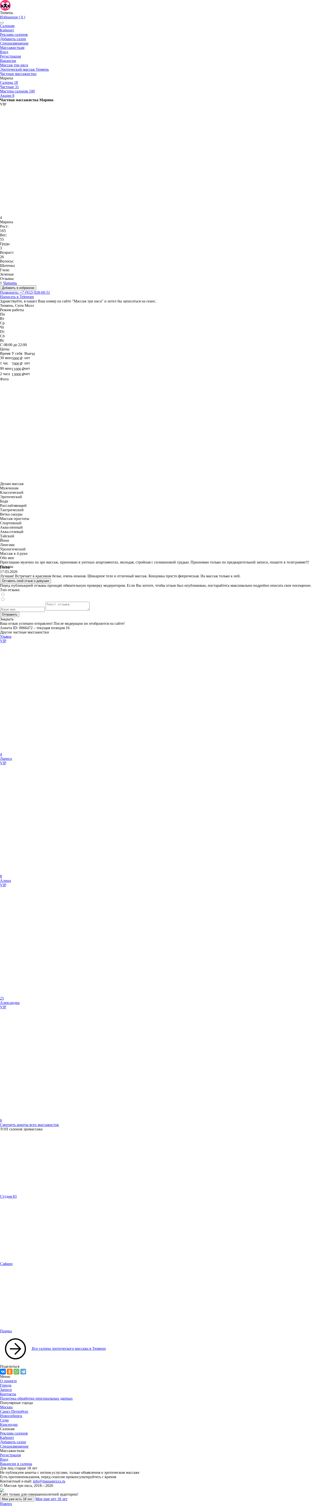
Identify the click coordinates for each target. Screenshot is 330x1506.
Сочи (4, 1420)
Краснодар (9, 1424)
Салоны (9, 82)
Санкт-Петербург (14, 1411)
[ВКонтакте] (3, 1372)
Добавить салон (13, 39)
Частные (9, 87)
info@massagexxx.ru (49, 1481)
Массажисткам (12, 48)
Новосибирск (11, 1416)
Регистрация (10, 56)
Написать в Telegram (17, 297)
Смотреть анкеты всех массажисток (29, 1125)
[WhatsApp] (16, 1372)
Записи (6, 1390)
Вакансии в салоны (16, 1464)
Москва (6, 1407)
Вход (4, 52)
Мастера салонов (17, 91)
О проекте (8, 1381)
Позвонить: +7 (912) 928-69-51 (25, 292)
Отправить (9, 614)
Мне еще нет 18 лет (51, 1499)
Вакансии (8, 61)
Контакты (8, 1394)
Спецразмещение (14, 43)
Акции (7, 95)
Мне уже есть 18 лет (17, 1499)
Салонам (7, 26)
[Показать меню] (2, 22)
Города (5, 1385)
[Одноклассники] (10, 1372)
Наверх (6, 1504)
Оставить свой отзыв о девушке (25, 581)
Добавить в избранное (18, 288)
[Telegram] (23, 1372)
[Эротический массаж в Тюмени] (5, 5)
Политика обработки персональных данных (36, 1398)
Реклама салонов (14, 34)
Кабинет (7, 30)
